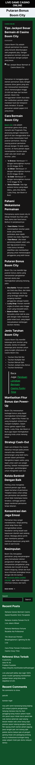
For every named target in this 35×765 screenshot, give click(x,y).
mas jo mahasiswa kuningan (13, 737)
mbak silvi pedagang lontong (19, 735)
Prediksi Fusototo (9, 665)
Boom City (9, 125)
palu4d (5, 695)
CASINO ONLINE (10, 24)
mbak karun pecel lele (23, 716)
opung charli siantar (13, 727)
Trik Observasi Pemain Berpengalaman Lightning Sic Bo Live (17, 640)
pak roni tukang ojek (20, 729)
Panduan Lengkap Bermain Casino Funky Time (19, 384)
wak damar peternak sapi (12, 719)
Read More (10, 589)
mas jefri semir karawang (12, 706)
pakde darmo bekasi (10, 732)
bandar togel (7, 701)
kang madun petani (18, 714)
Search (5, 596)
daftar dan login (20, 673)
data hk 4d (6, 663)
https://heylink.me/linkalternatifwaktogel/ (18, 668)
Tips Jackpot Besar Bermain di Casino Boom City (17, 32)
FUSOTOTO (6, 660)
